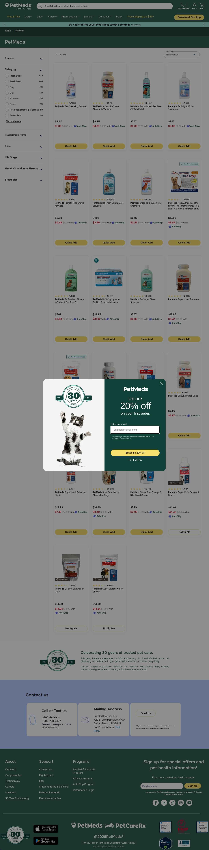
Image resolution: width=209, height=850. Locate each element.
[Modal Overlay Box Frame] (104, 425)
